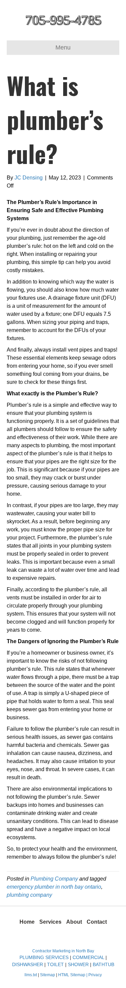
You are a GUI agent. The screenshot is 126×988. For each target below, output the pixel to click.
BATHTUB (103, 964)
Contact (97, 922)
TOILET (55, 964)
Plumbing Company (54, 879)
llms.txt (31, 975)
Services (50, 922)
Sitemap (48, 975)
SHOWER (78, 964)
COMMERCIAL (88, 957)
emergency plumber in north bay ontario (54, 887)
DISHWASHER (27, 964)
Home (27, 922)
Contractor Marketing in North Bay (63, 951)
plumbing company (29, 895)
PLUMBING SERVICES (44, 957)
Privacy (95, 975)
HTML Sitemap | (73, 975)
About (74, 922)
